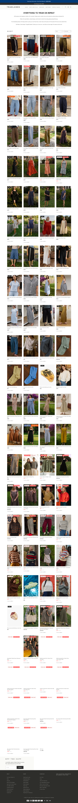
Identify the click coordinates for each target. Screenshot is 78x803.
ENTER (20, 780)
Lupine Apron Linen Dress (47, 285)
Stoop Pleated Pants (47, 315)
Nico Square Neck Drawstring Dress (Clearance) (31, 707)
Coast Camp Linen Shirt (14, 285)
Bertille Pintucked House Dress (47, 256)
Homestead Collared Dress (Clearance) (47, 616)
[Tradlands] (13, 7)
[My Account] (68, 7)
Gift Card (47, 737)
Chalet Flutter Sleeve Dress (14, 196)
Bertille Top (63, 375)
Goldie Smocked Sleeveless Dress (63, 136)
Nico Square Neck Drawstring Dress (47, 434)
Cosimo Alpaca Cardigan (31, 465)
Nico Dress (47, 196)
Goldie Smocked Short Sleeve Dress (14, 404)
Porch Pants (56, 7)
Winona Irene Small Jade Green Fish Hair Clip (31, 585)
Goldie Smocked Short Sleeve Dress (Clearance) (31, 646)
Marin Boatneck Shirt (31, 346)
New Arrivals (34, 7)
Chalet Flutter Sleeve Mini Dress (14, 226)
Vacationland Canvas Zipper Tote (31, 616)
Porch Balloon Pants (14, 45)
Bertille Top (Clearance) (47, 495)
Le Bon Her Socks (63, 346)
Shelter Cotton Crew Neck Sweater (63, 525)
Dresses (41, 7)
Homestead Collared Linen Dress (14, 315)
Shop (26, 7)
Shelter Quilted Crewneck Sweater (47, 585)
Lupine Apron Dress (63, 226)
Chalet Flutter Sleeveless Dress (63, 465)
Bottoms (48, 7)
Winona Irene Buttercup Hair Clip (47, 375)
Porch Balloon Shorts (14, 256)
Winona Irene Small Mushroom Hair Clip (14, 616)
